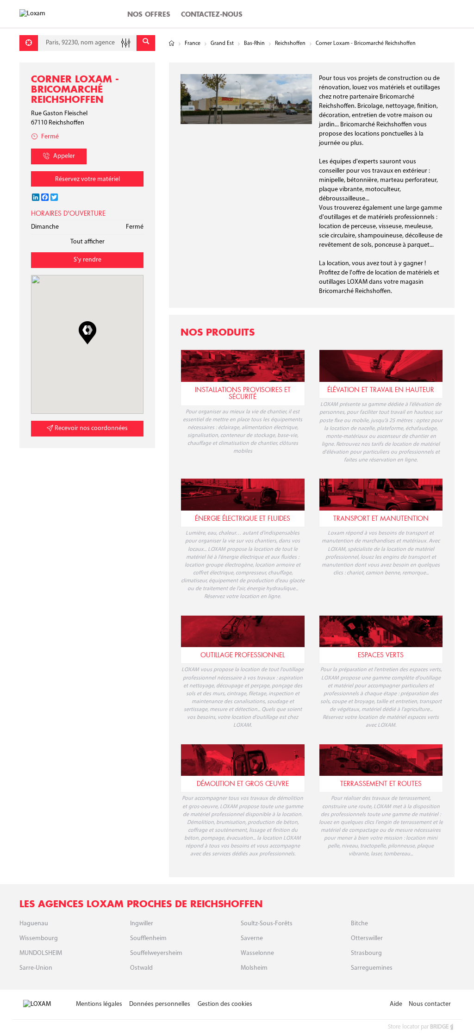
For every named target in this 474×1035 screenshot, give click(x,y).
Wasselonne (257, 953)
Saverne (252, 938)
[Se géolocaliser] (28, 43)
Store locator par (418, 1027)
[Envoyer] (146, 43)
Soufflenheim (148, 938)
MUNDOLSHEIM (40, 953)
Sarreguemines (372, 968)
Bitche (359, 923)
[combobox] (87, 43)
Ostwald (141, 968)
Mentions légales (99, 1004)
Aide (396, 1004)
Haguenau (33, 923)
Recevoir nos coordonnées (90, 428)
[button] (87, 333)
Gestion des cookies (225, 1004)
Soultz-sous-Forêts (267, 923)
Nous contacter (430, 1004)
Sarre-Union (35, 968)
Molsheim (254, 968)
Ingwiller (141, 923)
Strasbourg (366, 953)
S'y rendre (87, 259)
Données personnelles (159, 1004)
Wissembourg (38, 938)
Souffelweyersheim (156, 953)
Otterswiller (367, 938)
